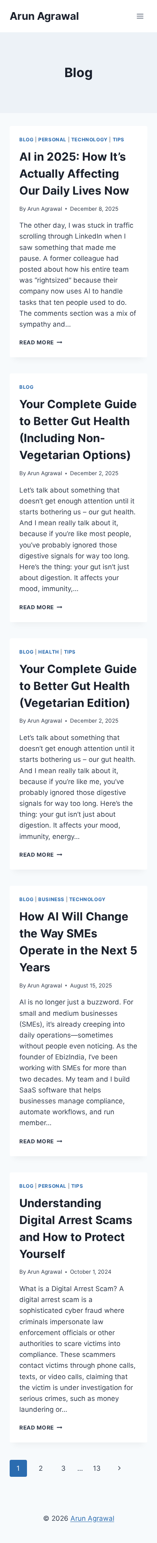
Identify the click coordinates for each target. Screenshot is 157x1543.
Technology (89, 139)
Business (51, 899)
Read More (40, 342)
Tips (118, 139)
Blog (26, 139)
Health (48, 652)
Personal (52, 139)
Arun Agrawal (44, 208)
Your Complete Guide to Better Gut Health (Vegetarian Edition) (78, 686)
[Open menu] (139, 16)
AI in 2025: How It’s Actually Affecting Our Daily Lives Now (74, 173)
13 (97, 1468)
